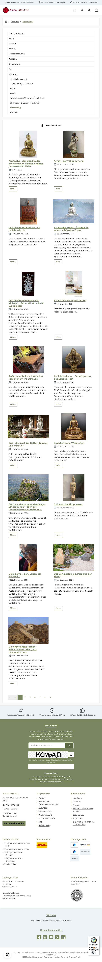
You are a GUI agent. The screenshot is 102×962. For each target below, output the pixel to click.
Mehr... (13, 189)
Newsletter (77, 798)
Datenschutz (78, 815)
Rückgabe (43, 808)
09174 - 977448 (11, 805)
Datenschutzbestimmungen (55, 776)
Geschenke (14, 64)
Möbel (12, 48)
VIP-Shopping (45, 826)
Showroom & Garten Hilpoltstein (25, 103)
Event (13, 88)
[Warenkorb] (96, 10)
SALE (11, 38)
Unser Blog (15, 108)
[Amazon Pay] (85, 845)
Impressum (78, 818)
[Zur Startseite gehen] (16, 10)
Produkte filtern (52, 125)
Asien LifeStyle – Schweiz (21, 84)
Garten (12, 43)
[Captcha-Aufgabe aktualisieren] (71, 754)
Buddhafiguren (16, 33)
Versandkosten (48, 952)
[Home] (6, 21)
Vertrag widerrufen (14, 823)
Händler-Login (45, 811)
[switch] (93, 952)
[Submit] (69, 745)
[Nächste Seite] (44, 697)
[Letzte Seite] (49, 697)
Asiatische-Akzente (19, 79)
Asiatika (13, 59)
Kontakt (14, 112)
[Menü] (74, 10)
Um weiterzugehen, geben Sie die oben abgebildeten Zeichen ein (51, 761)
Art (10, 69)
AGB (57, 779)
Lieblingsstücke (17, 54)
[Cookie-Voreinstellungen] (7, 954)
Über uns (13, 74)
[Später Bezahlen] (74, 852)
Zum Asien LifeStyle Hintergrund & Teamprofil (51, 920)
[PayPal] (74, 845)
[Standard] (41, 845)
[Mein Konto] (89, 10)
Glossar (76, 805)
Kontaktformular (9, 816)
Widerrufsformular (47, 818)
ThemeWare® (74, 957)
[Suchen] (81, 10)
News (12, 93)
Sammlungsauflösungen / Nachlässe (27, 98)
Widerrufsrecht (45, 815)
